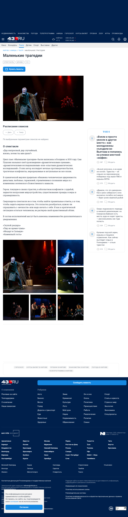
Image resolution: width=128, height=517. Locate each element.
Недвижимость (9, 33)
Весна (40, 402)
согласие (14, 501)
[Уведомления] (119, 39)
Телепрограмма (47, 33)
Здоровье (42, 422)
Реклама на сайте (9, 394)
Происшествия (90, 406)
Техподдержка (8, 398)
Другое (55, 45)
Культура (66, 402)
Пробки (93, 33)
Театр (21, 45)
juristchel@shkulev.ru (9, 489)
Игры (107, 33)
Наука (65, 414)
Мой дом (67, 410)
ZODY (101, 33)
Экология (108, 406)
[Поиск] (113, 39)
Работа (87, 410)
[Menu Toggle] (3, 39)
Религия (87, 418)
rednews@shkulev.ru (30, 486)
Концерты (12, 45)
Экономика (109, 410)
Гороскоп (69, 33)
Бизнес (41, 398)
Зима (65, 394)
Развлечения (89, 414)
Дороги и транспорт (46, 410)
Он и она (88, 394)
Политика (88, 402)
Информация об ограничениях (77, 486)
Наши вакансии (9, 406)
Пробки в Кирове (58, 367)
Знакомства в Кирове (79, 367)
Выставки (45, 45)
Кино (4, 45)
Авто (40, 394)
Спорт (36, 45)
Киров (6, 50)
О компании (7, 402)
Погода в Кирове (99, 367)
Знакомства (23, 33)
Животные (42, 418)
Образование (68, 422)
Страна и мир (110, 402)
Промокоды (117, 33)
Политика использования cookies (78, 489)
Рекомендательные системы (76, 493)
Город (40, 406)
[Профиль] (125, 39)
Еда (39, 414)
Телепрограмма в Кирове (61, 371)
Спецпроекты (110, 414)
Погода (34, 33)
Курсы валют (82, 33)
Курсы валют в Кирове (37, 367)
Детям (29, 45)
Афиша (59, 33)
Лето (65, 406)
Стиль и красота (111, 398)
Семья (86, 422)
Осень (86, 398)
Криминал (67, 398)
